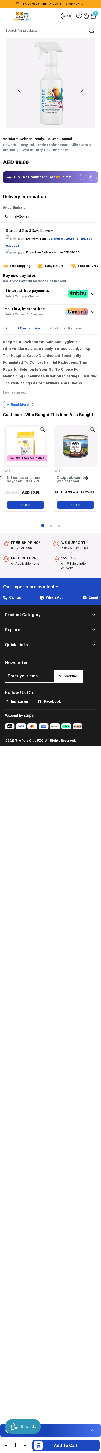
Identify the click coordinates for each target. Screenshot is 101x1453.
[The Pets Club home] (22, 15)
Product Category (23, 614)
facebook (52, 701)
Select (26, 505)
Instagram (19, 701)
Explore (12, 629)
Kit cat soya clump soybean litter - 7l (23, 479)
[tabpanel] (50, 373)
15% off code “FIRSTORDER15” (50, 3)
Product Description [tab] (22, 328)
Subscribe (68, 676)
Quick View (42, 429)
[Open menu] (7, 16)
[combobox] (50, 30)
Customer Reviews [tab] (66, 328)
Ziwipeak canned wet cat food (72, 479)
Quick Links (16, 644)
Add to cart (66, 1445)
